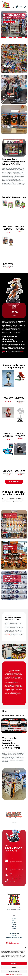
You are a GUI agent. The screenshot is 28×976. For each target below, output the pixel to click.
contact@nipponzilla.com (12, 943)
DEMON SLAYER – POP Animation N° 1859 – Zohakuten (8, 265)
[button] (26, 947)
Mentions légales (18, 974)
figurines (11, 524)
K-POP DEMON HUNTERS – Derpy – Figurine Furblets (8, 472)
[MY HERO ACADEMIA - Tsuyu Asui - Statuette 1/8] (8, 378)
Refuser (14, 967)
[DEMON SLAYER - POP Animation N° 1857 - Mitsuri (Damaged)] (8, 204)
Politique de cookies (10, 974)
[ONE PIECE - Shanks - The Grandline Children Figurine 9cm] (8, 412)
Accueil (14, 918)
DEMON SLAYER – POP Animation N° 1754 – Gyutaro (20, 228)
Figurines (14, 924)
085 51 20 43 (9, 942)
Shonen (6, 350)
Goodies (14, 922)
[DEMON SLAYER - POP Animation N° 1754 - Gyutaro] (20, 204)
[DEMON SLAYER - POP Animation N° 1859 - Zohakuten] (8, 241)
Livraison (14, 935)
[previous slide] (5, 826)
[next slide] (23, 826)
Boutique (14, 926)
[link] (14, 725)
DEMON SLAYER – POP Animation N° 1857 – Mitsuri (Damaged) (8, 229)
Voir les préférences (14, 971)
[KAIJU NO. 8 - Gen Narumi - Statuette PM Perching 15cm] (20, 449)
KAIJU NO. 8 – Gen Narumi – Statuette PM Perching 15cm (20, 472)
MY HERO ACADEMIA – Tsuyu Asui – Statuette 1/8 (8, 399)
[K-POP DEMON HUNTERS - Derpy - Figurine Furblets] (8, 449)
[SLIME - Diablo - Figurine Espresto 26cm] (20, 413)
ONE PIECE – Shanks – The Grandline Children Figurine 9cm (8, 436)
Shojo (3, 351)
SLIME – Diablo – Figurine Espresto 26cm (20, 435)
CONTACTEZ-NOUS (9, 22)
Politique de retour (14, 933)
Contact (14, 928)
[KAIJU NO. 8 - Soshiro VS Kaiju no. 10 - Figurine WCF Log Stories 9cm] (20, 375)
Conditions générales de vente (14, 937)
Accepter (14, 963)
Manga (14, 920)
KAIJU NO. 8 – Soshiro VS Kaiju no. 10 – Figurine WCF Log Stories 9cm (20, 399)
